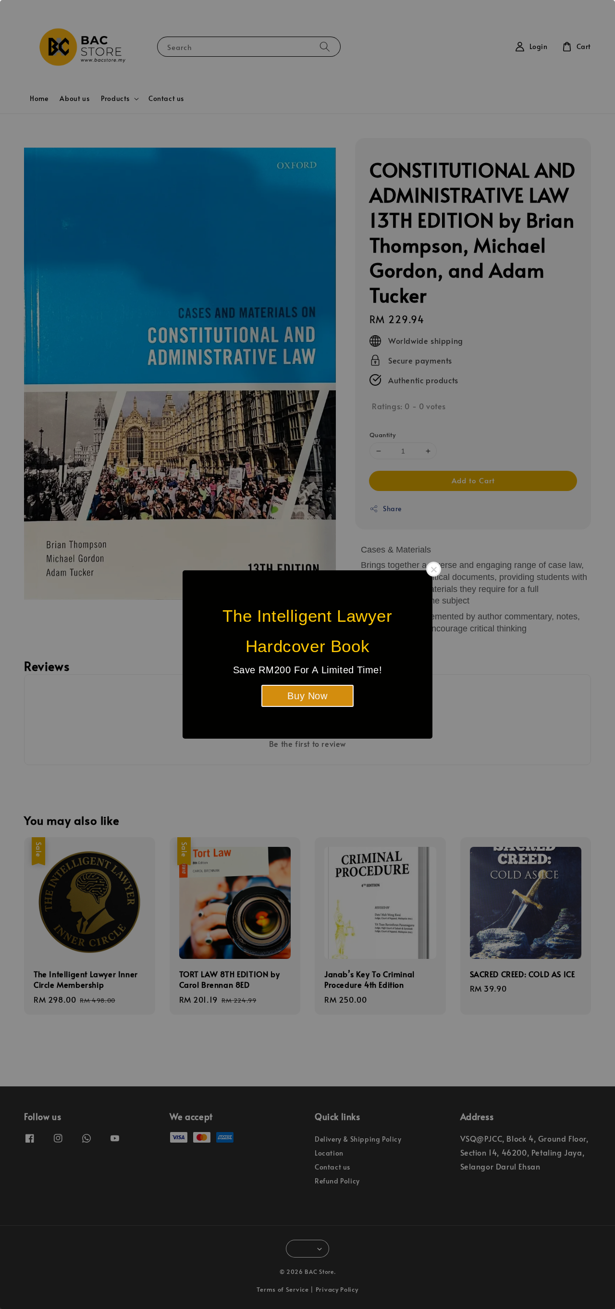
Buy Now (307, 696)
